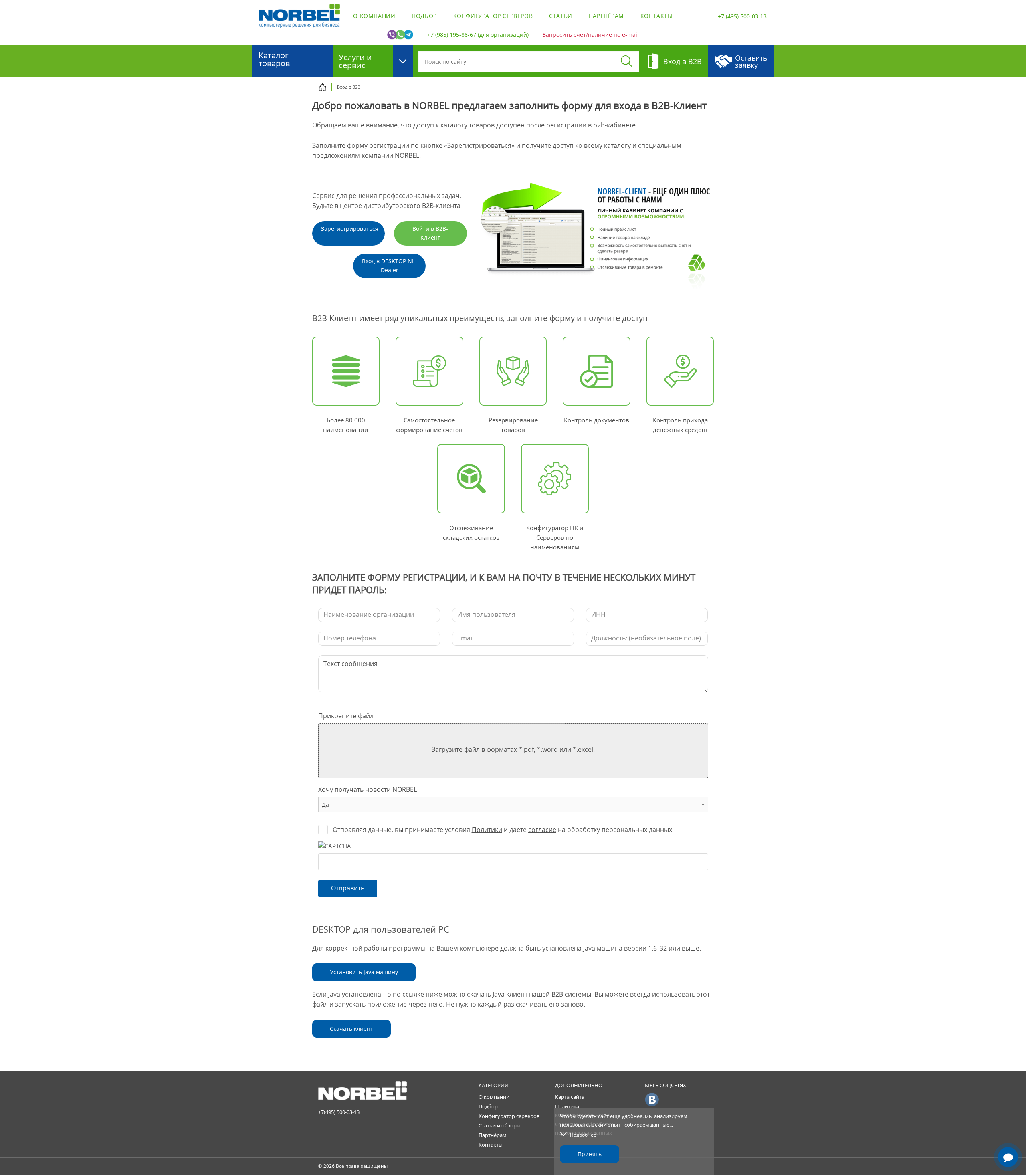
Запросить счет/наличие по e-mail (591, 34)
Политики (487, 829)
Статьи (560, 16)
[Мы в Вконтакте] (652, 1099)
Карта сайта (569, 1096)
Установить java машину (364, 972)
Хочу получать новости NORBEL (367, 789)
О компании (374, 16)
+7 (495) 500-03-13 (742, 16)
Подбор (424, 16)
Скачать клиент (351, 1028)
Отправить (347, 888)
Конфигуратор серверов (493, 16)
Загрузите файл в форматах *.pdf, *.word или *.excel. (513, 749)
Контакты (656, 16)
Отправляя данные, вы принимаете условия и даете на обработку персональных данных (502, 829)
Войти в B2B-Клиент (430, 233)
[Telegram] (1008, 1134)
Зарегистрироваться (349, 228)
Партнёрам (606, 16)
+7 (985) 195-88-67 (451, 34)
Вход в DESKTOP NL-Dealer (389, 265)
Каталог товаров (274, 59)
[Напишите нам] (1008, 1157)
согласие (542, 829)
